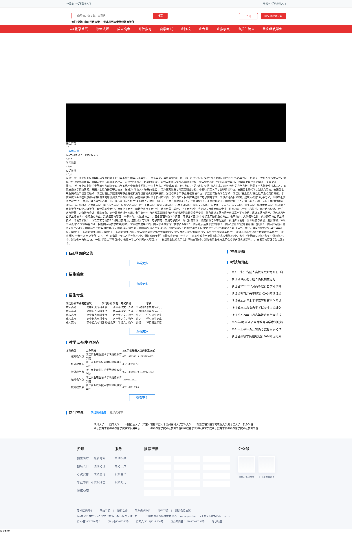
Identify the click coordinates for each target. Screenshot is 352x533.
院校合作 (120, 474)
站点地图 (217, 521)
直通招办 (120, 458)
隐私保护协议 (142, 510)
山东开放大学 (92, 22)
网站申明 (105, 510)
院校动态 (83, 490)
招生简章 (83, 458)
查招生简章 (246, 29)
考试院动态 (98, 482)
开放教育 (145, 29)
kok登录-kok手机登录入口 (78, 3)
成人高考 (123, 29)
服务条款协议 (183, 510)
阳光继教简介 (84, 510)
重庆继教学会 (272, 29)
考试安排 (83, 474)
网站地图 (5, 531)
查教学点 (223, 29)
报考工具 (120, 466)
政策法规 (102, 29)
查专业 (204, 29)
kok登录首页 (79, 29)
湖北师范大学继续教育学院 (118, 22)
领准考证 (99, 466)
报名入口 (83, 466)
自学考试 (166, 29)
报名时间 (99, 458)
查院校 (186, 29)
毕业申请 (83, 482)
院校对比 (120, 482)
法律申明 (163, 510)
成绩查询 (99, 474)
